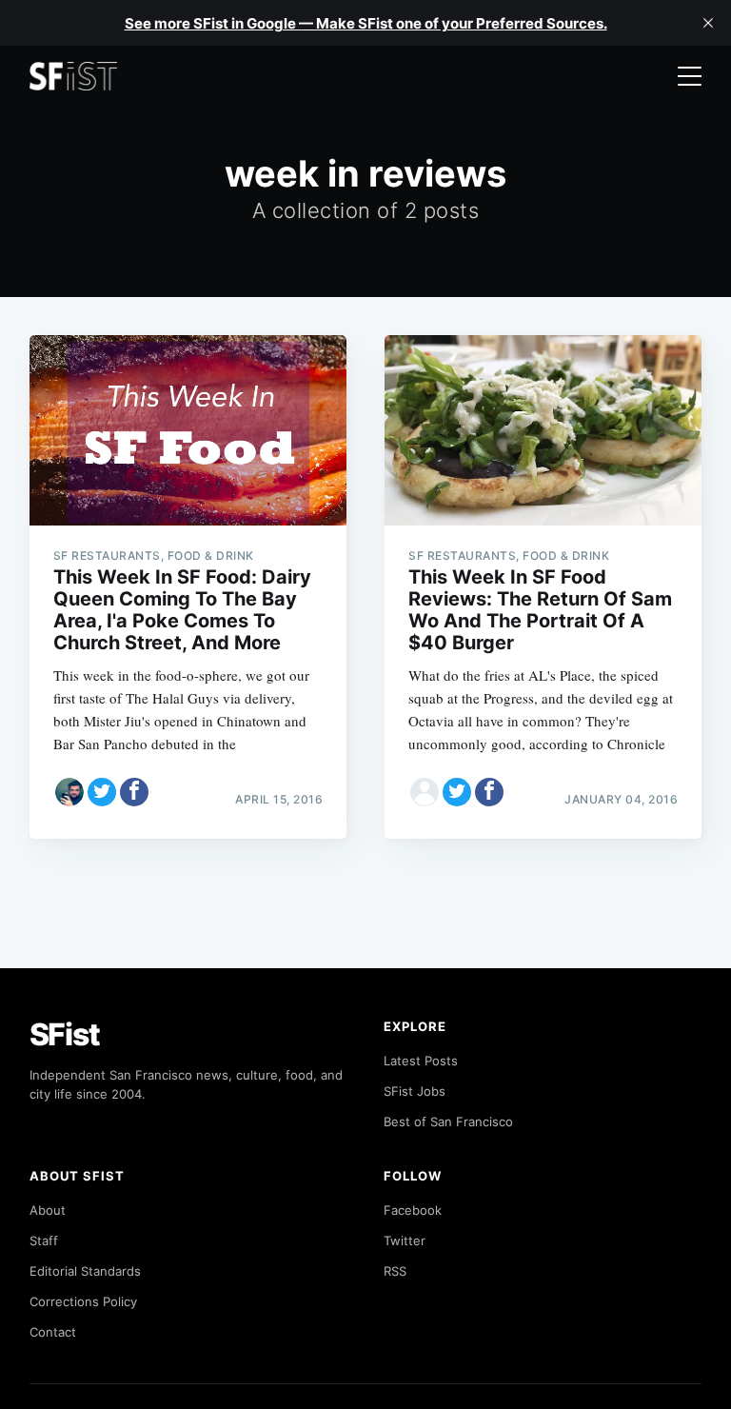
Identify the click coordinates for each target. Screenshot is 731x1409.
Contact (53, 1332)
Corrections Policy (83, 1301)
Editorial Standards (85, 1271)
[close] (708, 23)
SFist (65, 1034)
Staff (44, 1240)
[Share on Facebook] (134, 792)
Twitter (404, 1240)
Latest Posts (421, 1060)
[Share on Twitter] (102, 792)
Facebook (413, 1210)
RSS (395, 1271)
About (48, 1210)
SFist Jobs (414, 1091)
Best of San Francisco (448, 1121)
